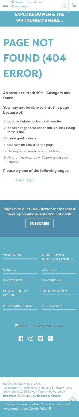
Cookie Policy (38, 408)
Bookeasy (10, 395)
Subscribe (39, 223)
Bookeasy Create (49, 395)
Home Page (24, 180)
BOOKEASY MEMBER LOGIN (22, 384)
